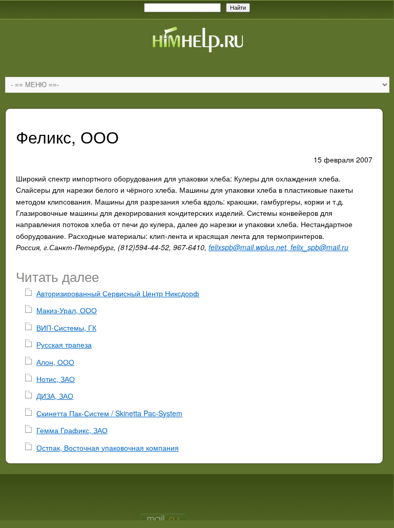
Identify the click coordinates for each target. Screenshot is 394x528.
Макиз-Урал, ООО (66, 310)
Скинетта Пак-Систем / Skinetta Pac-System (109, 413)
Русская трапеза (64, 344)
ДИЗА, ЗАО (54, 396)
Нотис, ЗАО (55, 379)
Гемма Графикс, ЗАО (72, 430)
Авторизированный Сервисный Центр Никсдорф (117, 293)
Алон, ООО (55, 362)
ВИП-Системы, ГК (66, 327)
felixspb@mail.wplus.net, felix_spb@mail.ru (278, 247)
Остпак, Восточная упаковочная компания (107, 447)
